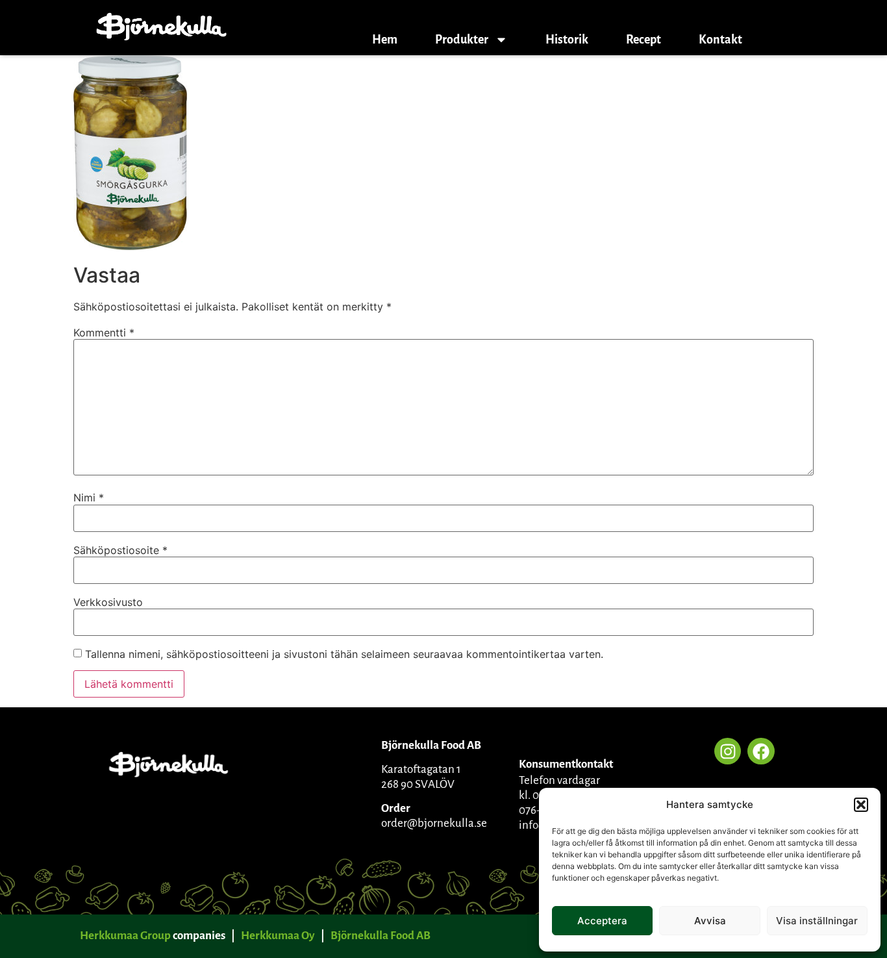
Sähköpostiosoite (120, 550)
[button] (861, 804)
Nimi (88, 497)
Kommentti (103, 332)
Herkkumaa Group (125, 935)
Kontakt (720, 39)
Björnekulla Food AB (381, 935)
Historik (566, 39)
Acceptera (602, 920)
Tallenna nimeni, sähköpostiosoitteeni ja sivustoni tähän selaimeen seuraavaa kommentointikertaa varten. (344, 654)
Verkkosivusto (108, 602)
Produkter (461, 39)
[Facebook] (761, 751)
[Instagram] (728, 751)
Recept (643, 39)
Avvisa (710, 920)
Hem (384, 39)
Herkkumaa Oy (278, 935)
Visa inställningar (817, 920)
